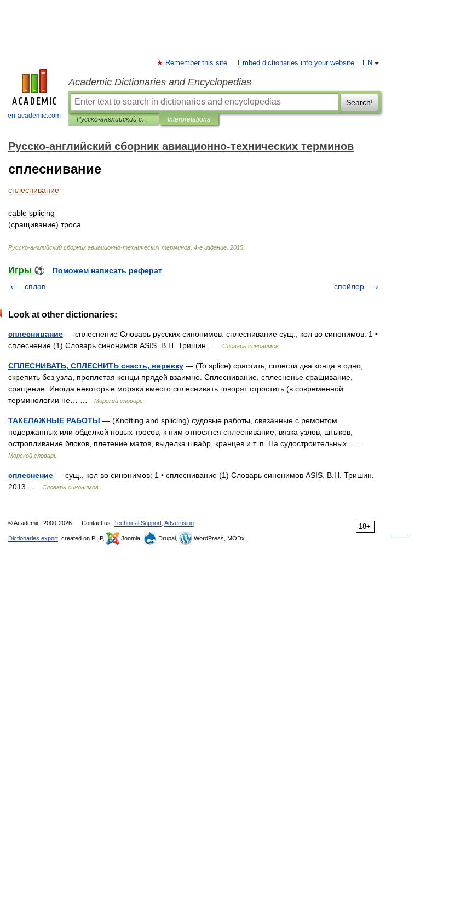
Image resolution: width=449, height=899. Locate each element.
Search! (359, 102)
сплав (35, 286)
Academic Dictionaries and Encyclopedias (159, 82)
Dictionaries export (33, 538)
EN (367, 63)
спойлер (349, 286)
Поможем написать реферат (107, 270)
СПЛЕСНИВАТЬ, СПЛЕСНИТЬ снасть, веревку (95, 365)
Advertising (179, 523)
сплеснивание (35, 334)
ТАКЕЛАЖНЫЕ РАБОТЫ (54, 420)
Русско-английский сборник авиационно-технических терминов (114, 119)
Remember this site (196, 63)
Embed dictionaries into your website (296, 63)
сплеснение (30, 475)
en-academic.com (34, 115)
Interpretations (189, 119)
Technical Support (138, 523)
